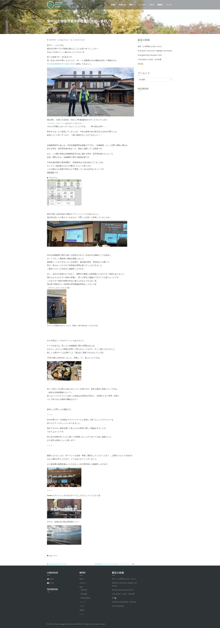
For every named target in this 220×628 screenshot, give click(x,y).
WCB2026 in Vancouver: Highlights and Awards (155, 51)
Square (62, 624)
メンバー (142, 5)
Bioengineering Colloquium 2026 (150, 55)
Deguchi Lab (64, 40)
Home (113, 5)
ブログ (151, 5)
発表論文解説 (85, 598)
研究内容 (84, 590)
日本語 (51, 583)
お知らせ (122, 5)
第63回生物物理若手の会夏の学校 (60, 64)
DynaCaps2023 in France (57, 564)
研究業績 (84, 594)
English (51, 579)
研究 (131, 5)
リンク (168, 5)
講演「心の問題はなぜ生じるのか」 (150, 46)
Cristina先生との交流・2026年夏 (149, 59)
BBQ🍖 (140, 64)
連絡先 (160, 5)
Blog (50, 556)
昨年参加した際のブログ (56, 123)
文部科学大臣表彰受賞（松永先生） (125, 602)
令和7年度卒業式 (118, 606)
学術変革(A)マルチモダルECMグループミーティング (114, 564)
